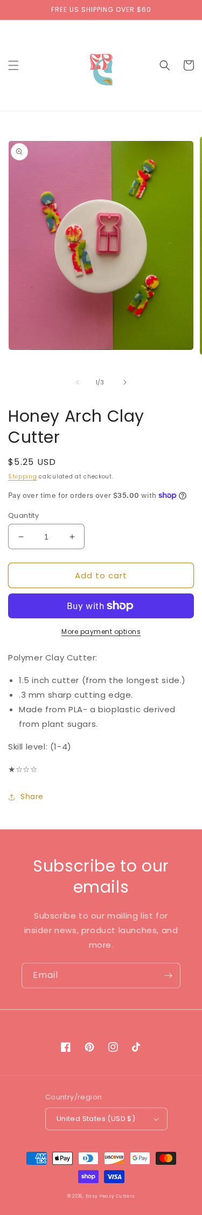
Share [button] (32, 796)
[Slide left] (77, 382)
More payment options (101, 631)
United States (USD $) (96, 1118)
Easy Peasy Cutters (110, 1196)
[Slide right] (125, 382)
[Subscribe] (168, 975)
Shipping (22, 477)
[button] (13, 65)
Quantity (23, 515)
